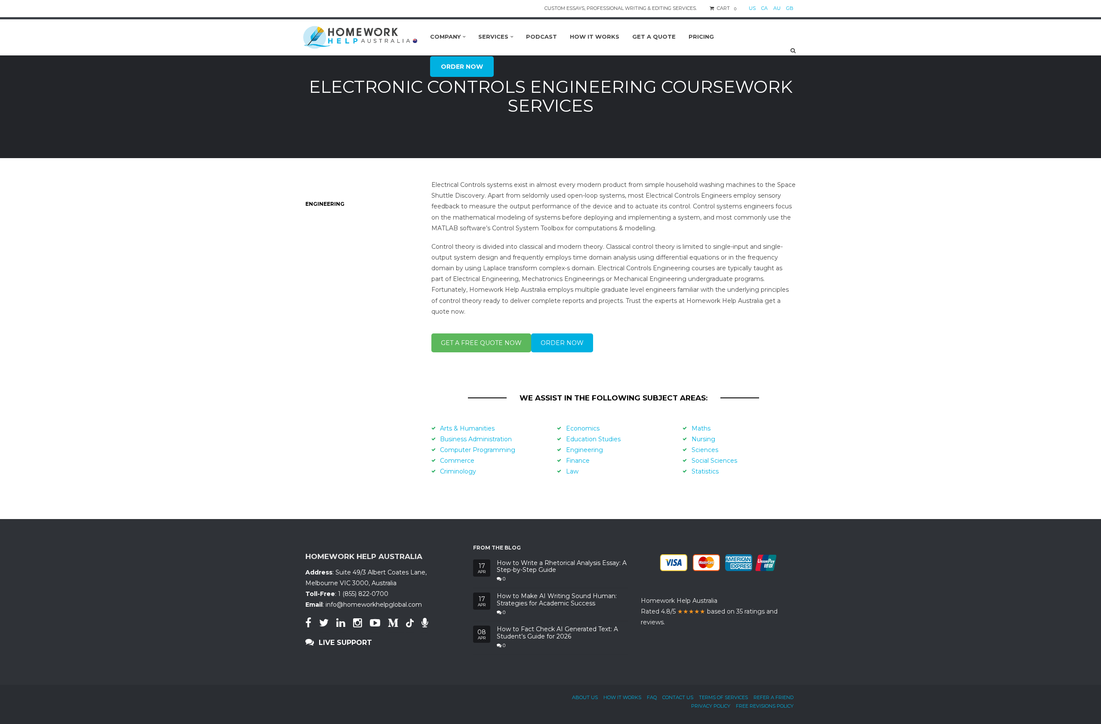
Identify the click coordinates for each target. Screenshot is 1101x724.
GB (789, 8)
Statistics (705, 471)
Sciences (705, 450)
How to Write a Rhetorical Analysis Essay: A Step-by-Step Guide (562, 566)
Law (572, 471)
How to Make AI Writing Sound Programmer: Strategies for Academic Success (557, 600)
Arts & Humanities (467, 428)
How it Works (622, 697)
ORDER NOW (562, 343)
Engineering (584, 450)
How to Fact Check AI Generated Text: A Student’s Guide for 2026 (557, 633)
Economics (583, 428)
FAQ (652, 697)
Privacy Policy (710, 706)
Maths (701, 428)
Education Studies (593, 439)
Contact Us (677, 697)
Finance (578, 460)
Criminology (458, 471)
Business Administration (476, 439)
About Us (585, 697)
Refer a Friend (773, 697)
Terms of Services (723, 697)
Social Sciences (714, 460)
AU (777, 8)
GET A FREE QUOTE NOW (481, 343)
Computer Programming (477, 450)
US (752, 8)
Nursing (703, 439)
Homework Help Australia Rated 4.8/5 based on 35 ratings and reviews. (709, 611)
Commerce (457, 460)
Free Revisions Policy (764, 706)
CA (764, 8)
